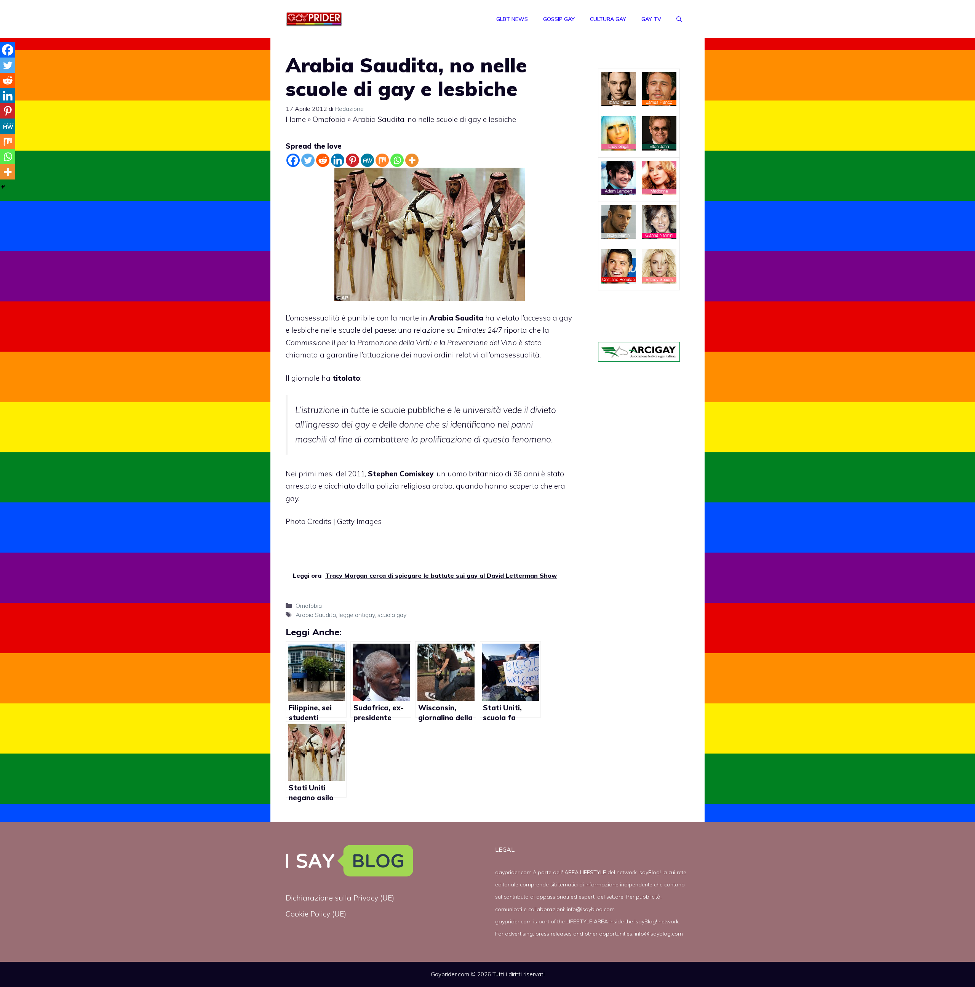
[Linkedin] (337, 160)
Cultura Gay (608, 19)
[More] (412, 160)
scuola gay (391, 614)
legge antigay (357, 614)
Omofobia (329, 119)
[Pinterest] (352, 160)
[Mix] (382, 160)
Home (296, 119)
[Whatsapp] (397, 160)
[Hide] (3, 187)
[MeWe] (367, 160)
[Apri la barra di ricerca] (679, 19)
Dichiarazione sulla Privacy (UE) (340, 897)
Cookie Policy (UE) (316, 913)
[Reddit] (322, 160)
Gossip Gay (559, 19)
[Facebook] (293, 160)
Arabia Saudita (456, 317)
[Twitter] (308, 160)
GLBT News (512, 19)
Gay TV (651, 19)
